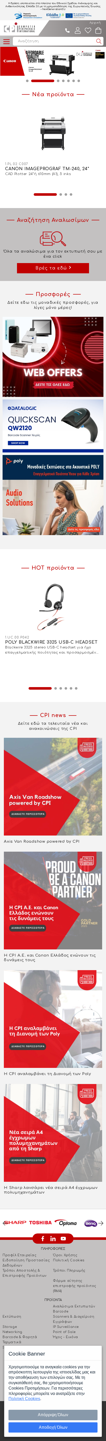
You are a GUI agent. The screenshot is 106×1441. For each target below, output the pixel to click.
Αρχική (95, 22)
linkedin (53, 1238)
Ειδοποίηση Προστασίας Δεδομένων (26, 1263)
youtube (63, 1238)
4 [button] (63, 81)
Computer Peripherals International (19, 28)
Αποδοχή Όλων (53, 1427)
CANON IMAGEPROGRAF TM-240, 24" (47, 169)
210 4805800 (67, 30)
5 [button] (68, 81)
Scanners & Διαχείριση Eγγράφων (73, 1319)
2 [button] (32, 81)
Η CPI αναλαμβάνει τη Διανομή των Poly (47, 1074)
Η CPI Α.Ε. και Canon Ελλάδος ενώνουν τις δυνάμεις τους (50, 957)
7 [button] (78, 81)
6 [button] (73, 81)
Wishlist (88, 30)
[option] (53, 61)
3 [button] (47, 81)
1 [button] (27, 81)
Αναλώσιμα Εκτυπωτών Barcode (74, 1309)
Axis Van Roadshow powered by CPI (42, 841)
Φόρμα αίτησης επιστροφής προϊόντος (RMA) (74, 1286)
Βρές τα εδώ (51, 268)
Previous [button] (5, 1223)
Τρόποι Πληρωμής (69, 1270)
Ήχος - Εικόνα (65, 1337)
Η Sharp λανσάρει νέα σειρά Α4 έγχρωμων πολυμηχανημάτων (51, 1190)
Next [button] (100, 1223)
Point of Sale (64, 1332)
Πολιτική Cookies (68, 1260)
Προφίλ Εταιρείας (20, 1255)
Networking (12, 1332)
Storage (10, 1327)
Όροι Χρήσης (65, 1255)
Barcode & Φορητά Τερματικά (20, 1339)
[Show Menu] (6, 42)
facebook (43, 1238)
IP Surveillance (66, 1327)
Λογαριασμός (78, 30)
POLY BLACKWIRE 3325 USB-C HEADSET (51, 642)
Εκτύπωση (12, 1316)
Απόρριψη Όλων (53, 1415)
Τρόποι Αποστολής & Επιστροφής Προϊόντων (25, 1273)
